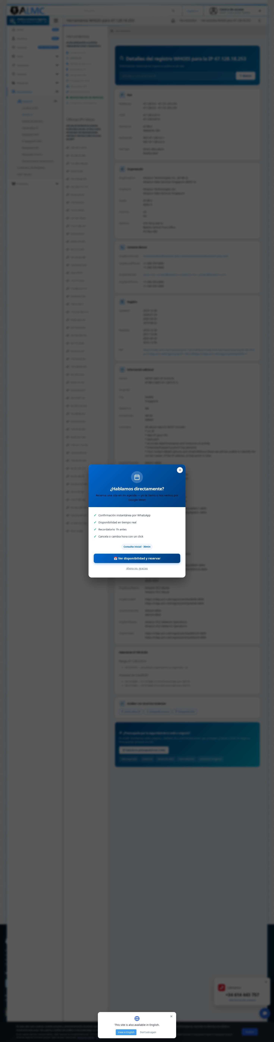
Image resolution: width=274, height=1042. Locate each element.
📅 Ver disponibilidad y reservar (137, 558)
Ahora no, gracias (137, 568)
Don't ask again (148, 1032)
